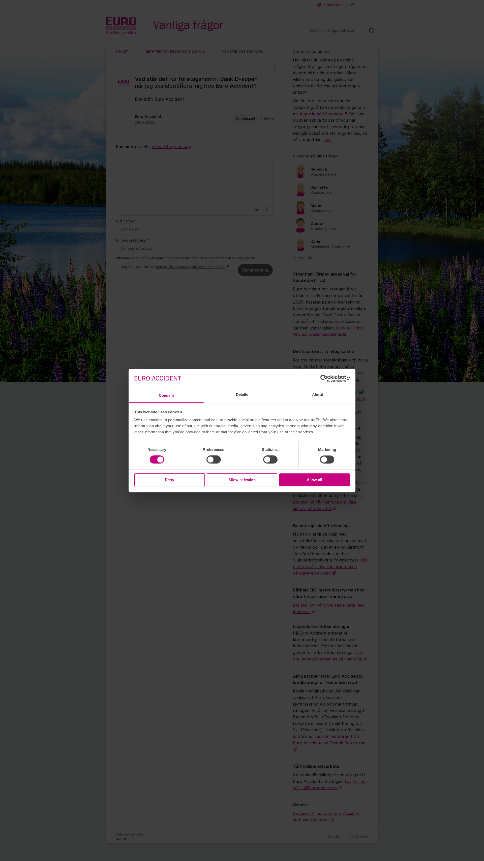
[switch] (213, 460)
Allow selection (242, 480)
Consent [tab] (166, 395)
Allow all (314, 480)
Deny (169, 480)
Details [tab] (242, 394)
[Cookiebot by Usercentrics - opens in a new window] (328, 378)
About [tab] (317, 394)
